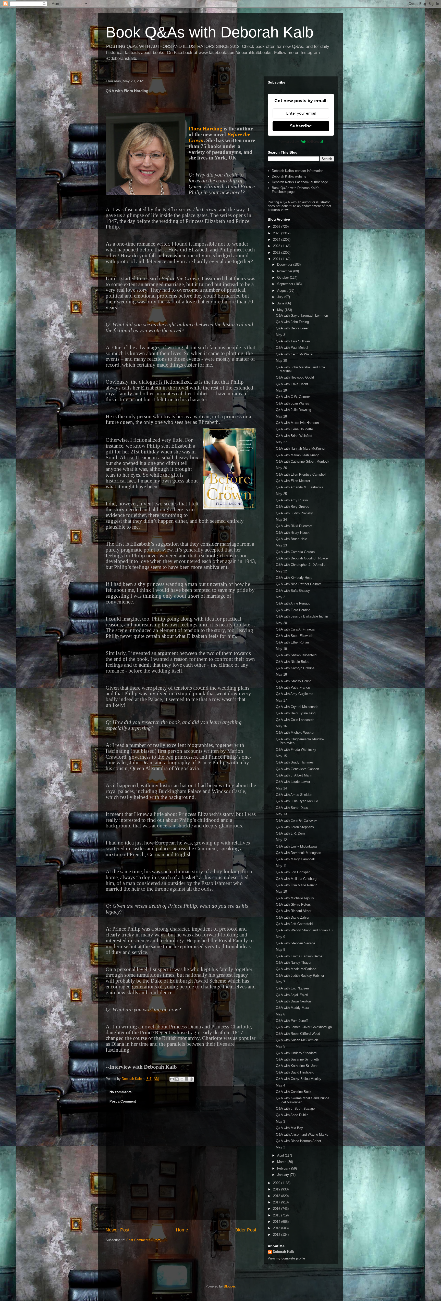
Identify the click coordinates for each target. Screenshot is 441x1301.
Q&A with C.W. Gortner (293, 397)
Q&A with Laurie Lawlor (293, 782)
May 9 (280, 937)
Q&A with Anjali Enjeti (292, 995)
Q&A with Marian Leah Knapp (297, 455)
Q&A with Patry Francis (293, 687)
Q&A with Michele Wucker (295, 732)
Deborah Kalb (283, 1252)
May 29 (281, 390)
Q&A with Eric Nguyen (292, 988)
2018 (277, 1196)
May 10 (281, 891)
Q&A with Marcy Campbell (295, 859)
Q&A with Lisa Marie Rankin (296, 885)
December (285, 264)
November (285, 271)
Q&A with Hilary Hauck (293, 532)
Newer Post (117, 1229)
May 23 (281, 545)
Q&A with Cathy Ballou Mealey (298, 1079)
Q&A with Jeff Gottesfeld (294, 924)
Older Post (245, 1229)
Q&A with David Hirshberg (295, 1072)
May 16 (281, 726)
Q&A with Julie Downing (293, 410)
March (282, 1162)
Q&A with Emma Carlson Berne (299, 956)
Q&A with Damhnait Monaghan (298, 853)
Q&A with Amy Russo (292, 500)
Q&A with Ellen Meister (293, 481)
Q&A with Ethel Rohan (292, 642)
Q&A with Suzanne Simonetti (297, 1059)
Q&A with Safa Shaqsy (293, 591)
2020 (277, 1183)
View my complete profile (286, 1258)
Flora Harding (205, 129)
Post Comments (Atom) (143, 1240)
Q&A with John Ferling (292, 322)
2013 (277, 1228)
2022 (277, 252)
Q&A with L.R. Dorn (290, 833)
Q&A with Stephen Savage (295, 943)
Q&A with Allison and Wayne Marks (302, 1134)
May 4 (280, 1085)
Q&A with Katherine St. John (297, 1066)
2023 (277, 246)
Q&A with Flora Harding (293, 610)
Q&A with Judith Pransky (294, 513)
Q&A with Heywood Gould (295, 377)
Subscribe (301, 126)
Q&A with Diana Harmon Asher (298, 1141)
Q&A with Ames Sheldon (294, 795)
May (281, 310)
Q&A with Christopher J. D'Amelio (300, 565)
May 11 (281, 866)
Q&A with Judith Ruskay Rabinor (300, 975)
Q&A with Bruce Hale (291, 539)
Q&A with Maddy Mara (292, 1008)
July (280, 297)
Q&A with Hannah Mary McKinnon (301, 448)
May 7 (280, 982)
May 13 (281, 814)
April (281, 1155)
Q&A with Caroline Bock (293, 1092)
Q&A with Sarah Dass (292, 808)
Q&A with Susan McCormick (297, 1040)
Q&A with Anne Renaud (293, 603)
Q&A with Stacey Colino (293, 681)
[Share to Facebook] (186, 1079)
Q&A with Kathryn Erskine (295, 668)
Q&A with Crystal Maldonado (297, 707)
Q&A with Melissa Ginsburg (296, 879)
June (281, 303)
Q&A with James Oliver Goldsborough (304, 1027)
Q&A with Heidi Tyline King (295, 713)
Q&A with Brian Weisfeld (294, 436)
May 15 (281, 756)
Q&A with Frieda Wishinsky (296, 750)
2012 (277, 1235)
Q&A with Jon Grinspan (293, 872)
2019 (277, 1189)
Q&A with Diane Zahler (292, 917)
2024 (277, 240)
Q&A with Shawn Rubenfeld (296, 655)
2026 (277, 227)
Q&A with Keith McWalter (294, 354)
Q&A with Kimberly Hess (294, 578)
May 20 (281, 623)
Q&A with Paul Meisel (292, 348)
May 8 (280, 949)
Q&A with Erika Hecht (292, 384)
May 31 (281, 335)
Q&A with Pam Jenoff (292, 1021)
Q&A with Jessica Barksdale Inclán (302, 616)
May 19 (281, 649)
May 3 (280, 1121)
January (283, 1175)
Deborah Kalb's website (289, 176)
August (283, 290)
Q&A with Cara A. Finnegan (296, 629)
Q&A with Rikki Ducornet (294, 526)
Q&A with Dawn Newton (293, 1001)
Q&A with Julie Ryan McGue (297, 801)
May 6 (280, 1014)
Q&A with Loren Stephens (295, 827)
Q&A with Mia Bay (289, 1128)
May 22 (281, 571)
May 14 (281, 788)
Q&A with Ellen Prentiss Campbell (301, 474)
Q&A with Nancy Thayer (293, 962)
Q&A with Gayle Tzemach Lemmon (302, 315)
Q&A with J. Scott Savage (295, 1108)
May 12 (281, 840)
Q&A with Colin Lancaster (295, 720)
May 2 (280, 1147)
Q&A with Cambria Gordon (295, 552)
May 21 (281, 597)
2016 (277, 1209)
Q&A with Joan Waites (292, 403)
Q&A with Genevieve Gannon (297, 769)
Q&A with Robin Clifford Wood (298, 1034)
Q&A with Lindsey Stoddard (296, 1053)
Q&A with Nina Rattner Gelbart (298, 584)
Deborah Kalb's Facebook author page (300, 182)
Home (182, 1229)
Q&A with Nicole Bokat (293, 662)
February (284, 1168)
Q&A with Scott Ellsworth (294, 636)
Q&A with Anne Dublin (292, 1115)
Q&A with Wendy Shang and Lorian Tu (304, 930)
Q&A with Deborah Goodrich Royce (302, 558)
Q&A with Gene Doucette (294, 429)
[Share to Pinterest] (191, 1079)
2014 (277, 1222)
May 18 (281, 674)
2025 (277, 233)
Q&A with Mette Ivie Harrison (297, 423)
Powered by (288, 141)
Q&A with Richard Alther (293, 911)
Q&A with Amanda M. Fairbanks (299, 487)
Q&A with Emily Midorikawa (296, 846)
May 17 (281, 700)
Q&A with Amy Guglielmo (294, 694)
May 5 (280, 1046)
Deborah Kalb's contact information (297, 171)
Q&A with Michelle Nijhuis (295, 898)
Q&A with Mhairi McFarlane (296, 969)
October (283, 277)
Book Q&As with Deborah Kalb (209, 32)
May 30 (281, 361)
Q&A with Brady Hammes (295, 762)
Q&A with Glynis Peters (293, 904)
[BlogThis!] (176, 1079)
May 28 (281, 416)
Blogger (229, 1286)
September (285, 284)
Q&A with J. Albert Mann (294, 775)
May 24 (281, 519)
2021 (277, 259)
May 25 (281, 494)
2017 (277, 1202)
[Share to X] (181, 1079)
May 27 (281, 442)
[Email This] (172, 1079)
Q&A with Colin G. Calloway (296, 820)
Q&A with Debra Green (292, 328)
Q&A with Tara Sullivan (293, 341)
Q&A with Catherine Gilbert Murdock (302, 461)
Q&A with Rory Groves (292, 506)
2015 (277, 1215)
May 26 (281, 468)
